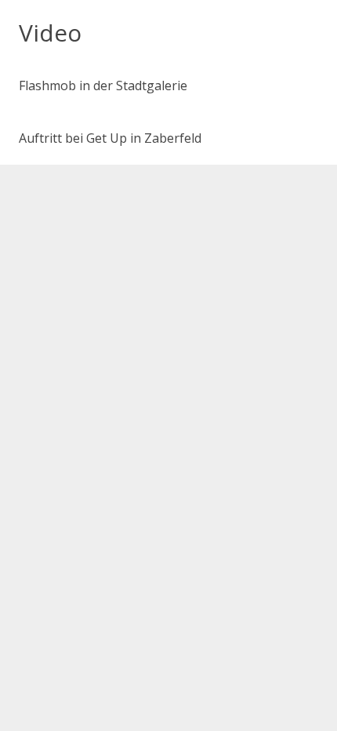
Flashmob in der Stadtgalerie (103, 85)
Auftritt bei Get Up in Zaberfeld (110, 138)
